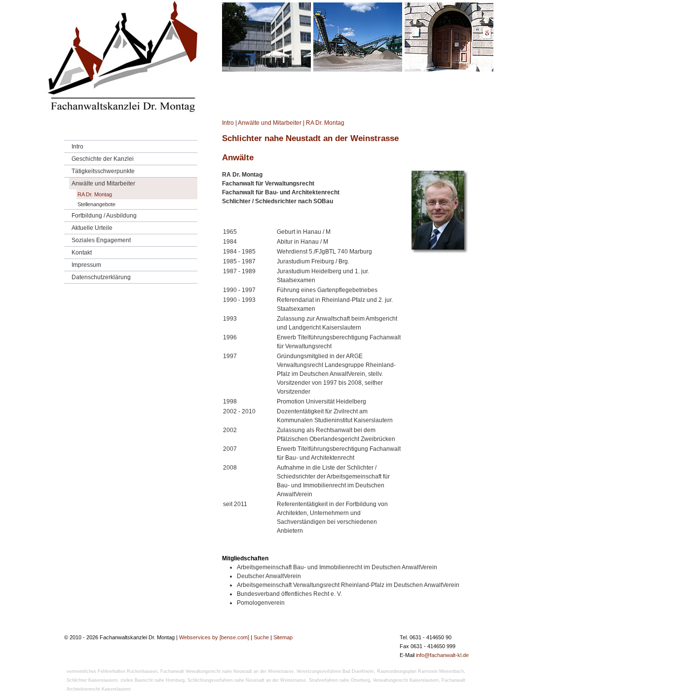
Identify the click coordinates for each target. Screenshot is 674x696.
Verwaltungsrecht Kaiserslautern (406, 680)
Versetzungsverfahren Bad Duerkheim (335, 671)
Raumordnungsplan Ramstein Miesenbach (420, 671)
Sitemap (283, 637)
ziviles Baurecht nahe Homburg (152, 680)
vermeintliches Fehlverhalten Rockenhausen (112, 671)
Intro (228, 122)
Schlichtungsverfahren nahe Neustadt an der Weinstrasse (246, 680)
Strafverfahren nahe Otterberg (339, 680)
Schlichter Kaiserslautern (92, 680)
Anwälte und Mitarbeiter (269, 122)
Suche (261, 637)
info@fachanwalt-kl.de (442, 655)
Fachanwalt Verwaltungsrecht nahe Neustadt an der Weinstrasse (227, 671)
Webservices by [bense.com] (214, 637)
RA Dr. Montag (325, 122)
